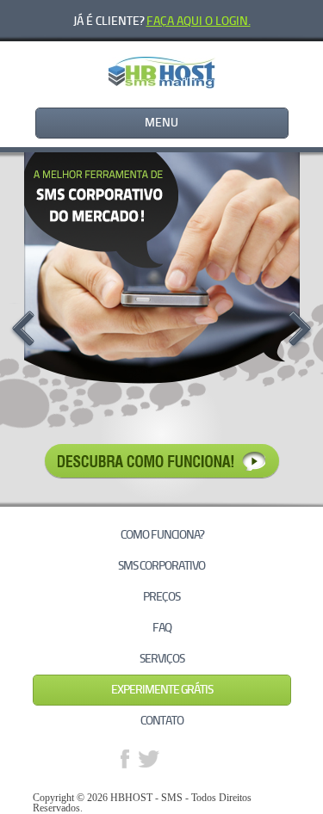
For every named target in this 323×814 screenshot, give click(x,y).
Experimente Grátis (162, 689)
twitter (149, 759)
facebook (125, 758)
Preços (161, 596)
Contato (161, 720)
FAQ (161, 627)
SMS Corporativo (161, 565)
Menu (161, 122)
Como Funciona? (162, 534)
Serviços (162, 658)
